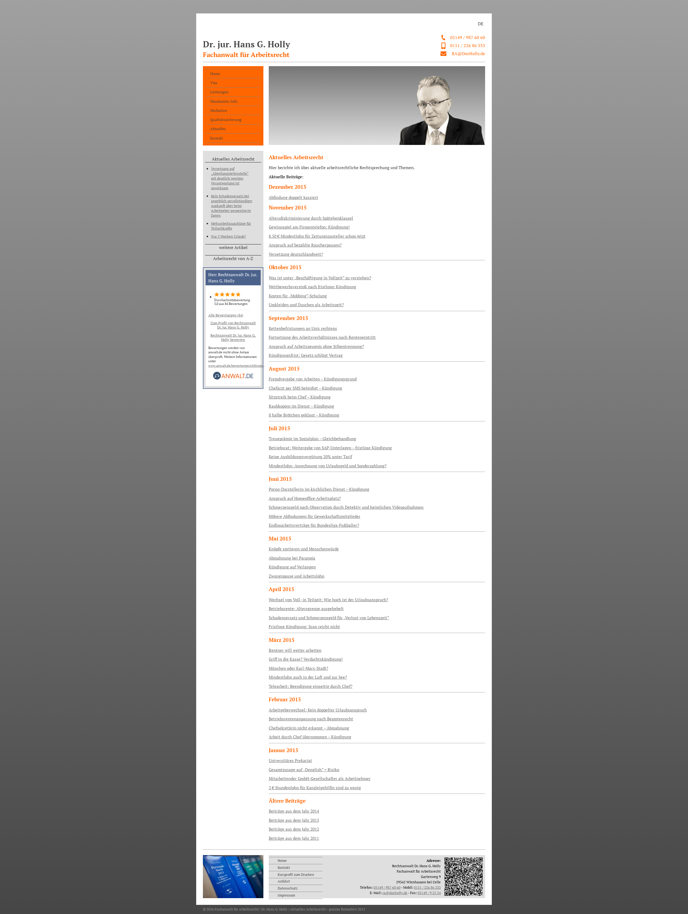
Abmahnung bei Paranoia (292, 558)
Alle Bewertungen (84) (225, 315)
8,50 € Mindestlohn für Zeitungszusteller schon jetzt (317, 236)
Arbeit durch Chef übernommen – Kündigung (310, 736)
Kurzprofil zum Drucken (296, 874)
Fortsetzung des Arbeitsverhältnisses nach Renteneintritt (322, 337)
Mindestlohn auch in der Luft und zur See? (308, 677)
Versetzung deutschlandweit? (296, 254)
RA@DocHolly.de (468, 53)
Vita (213, 82)
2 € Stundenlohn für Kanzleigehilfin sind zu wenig (315, 787)
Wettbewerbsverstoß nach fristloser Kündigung (312, 286)
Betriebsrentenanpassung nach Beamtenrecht (311, 718)
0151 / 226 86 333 (467, 45)
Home (215, 73)
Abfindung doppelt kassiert (293, 197)
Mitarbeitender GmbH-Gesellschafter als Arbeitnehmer (320, 778)
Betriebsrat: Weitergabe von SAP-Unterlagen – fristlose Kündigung (330, 447)
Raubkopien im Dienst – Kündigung (301, 406)
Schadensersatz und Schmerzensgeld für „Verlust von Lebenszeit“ (329, 617)
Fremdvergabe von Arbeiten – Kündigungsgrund (313, 379)
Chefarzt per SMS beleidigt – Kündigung (305, 388)
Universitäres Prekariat (290, 760)
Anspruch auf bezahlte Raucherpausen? (305, 245)
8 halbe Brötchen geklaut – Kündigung (304, 415)
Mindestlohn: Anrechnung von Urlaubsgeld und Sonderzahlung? (327, 465)
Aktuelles (218, 128)
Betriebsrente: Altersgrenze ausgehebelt (306, 608)
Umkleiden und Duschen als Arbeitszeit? (306, 304)
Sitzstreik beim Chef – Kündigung (300, 397)
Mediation (218, 110)
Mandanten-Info (224, 101)
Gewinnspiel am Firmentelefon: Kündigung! (309, 227)
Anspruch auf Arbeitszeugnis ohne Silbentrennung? (316, 346)
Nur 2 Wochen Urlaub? (228, 236)
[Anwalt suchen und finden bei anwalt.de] (233, 378)
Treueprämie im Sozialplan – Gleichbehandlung (312, 438)
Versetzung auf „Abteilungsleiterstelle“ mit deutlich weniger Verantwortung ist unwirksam (230, 178)
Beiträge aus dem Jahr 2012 (294, 829)
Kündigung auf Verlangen (292, 567)
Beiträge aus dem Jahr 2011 (294, 838)
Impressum (286, 895)
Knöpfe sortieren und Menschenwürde (304, 549)
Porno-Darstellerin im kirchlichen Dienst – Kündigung (319, 489)
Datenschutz (288, 888)
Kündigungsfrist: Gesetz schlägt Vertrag (306, 355)
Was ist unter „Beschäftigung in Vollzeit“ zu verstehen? (320, 277)
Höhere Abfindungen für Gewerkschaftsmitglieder (314, 516)
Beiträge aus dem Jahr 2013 (294, 820)
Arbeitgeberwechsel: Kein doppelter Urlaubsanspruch (318, 710)
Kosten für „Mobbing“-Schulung (298, 295)
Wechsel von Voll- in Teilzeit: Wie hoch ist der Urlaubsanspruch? (328, 599)
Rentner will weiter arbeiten (295, 650)
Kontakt (216, 138)
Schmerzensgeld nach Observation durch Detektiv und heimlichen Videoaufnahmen (346, 507)
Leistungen (219, 91)
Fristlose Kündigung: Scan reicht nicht (304, 626)
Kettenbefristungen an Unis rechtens (303, 328)
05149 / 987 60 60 (467, 37)
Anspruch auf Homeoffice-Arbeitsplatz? (305, 498)
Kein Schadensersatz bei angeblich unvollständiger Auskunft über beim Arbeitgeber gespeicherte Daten (231, 206)
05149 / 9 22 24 (429, 892)
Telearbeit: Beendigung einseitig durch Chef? (310, 686)
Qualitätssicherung (225, 119)
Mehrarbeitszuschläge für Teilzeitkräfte (231, 226)
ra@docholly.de (394, 892)
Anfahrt (284, 881)
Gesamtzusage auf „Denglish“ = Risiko (304, 769)
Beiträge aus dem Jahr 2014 (294, 811)
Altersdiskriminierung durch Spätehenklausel (311, 218)
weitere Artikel (233, 247)
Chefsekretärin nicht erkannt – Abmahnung (309, 728)
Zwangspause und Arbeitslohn (296, 576)
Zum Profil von (233, 325)
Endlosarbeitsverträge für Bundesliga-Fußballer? (314, 525)
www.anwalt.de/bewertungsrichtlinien (236, 366)
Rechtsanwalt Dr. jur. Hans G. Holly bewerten (233, 337)
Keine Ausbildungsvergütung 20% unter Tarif (310, 456)
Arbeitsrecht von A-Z (233, 258)
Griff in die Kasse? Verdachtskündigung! (306, 659)
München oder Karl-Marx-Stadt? (298, 668)
